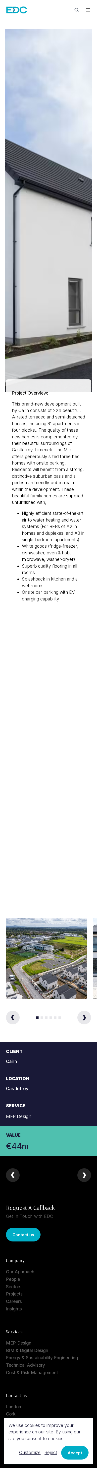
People (13, 1279)
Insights (14, 1308)
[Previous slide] (13, 1017)
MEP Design (18, 1343)
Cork (11, 1413)
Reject (51, 1452)
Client (14, 1051)
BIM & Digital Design (27, 1350)
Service (16, 1105)
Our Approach (20, 1271)
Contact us (23, 1234)
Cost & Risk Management (32, 1372)
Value (13, 1135)
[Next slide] (84, 1017)
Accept (75, 1452)
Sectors (13, 1286)
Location (17, 1078)
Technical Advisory (25, 1365)
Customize (30, 1452)
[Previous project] (13, 1175)
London (13, 1406)
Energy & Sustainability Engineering (42, 1357)
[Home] (16, 10)
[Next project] (84, 1175)
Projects (14, 1293)
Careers (14, 1301)
